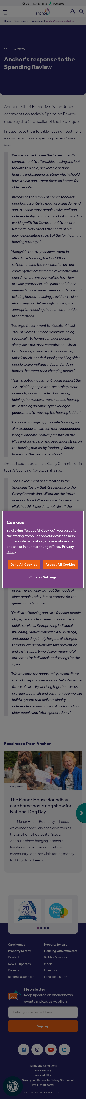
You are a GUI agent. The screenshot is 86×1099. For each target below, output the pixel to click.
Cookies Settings (43, 577)
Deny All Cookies (23, 564)
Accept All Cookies (61, 564)
